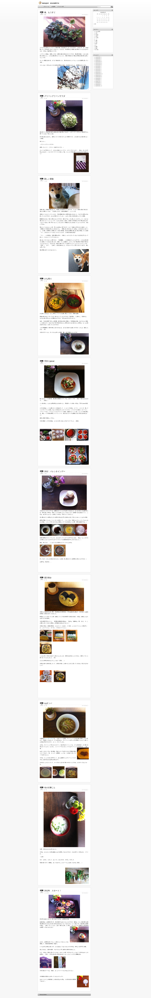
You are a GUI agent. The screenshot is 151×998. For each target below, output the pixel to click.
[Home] (40, 6)
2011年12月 (98, 61)
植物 (45, 14)
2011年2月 (97, 70)
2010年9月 (97, 78)
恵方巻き (48, 578)
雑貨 (96, 48)
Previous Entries (43, 994)
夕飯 (96, 40)
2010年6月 (97, 82)
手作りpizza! (49, 361)
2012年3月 (97, 57)
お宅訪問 (53, 6)
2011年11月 (98, 63)
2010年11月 (98, 75)
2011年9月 (97, 66)
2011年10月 (98, 64)
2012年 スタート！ (52, 891)
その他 (45, 181)
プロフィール (46, 6)
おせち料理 (46, 892)
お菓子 (45, 473)
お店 (96, 33)
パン (45, 363)
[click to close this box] (112, 10)
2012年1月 (97, 60)
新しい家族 (49, 179)
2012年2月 (97, 58)
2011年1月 (97, 72)
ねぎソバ (48, 703)
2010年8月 (97, 79)
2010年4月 (97, 85)
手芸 (96, 42)
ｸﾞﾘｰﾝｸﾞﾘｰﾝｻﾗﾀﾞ (60, 6)
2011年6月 (97, 67)
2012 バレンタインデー (54, 471)
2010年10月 (98, 76)
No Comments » (85, 14)
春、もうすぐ (50, 12)
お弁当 (96, 34)
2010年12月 (98, 73)
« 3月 (95, 24)
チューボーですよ (49, 738)
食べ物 (45, 98)
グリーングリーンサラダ (54, 96)
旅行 (96, 43)
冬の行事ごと (50, 787)
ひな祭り (48, 279)
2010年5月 (97, 84)
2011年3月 (97, 69)
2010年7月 (97, 81)
